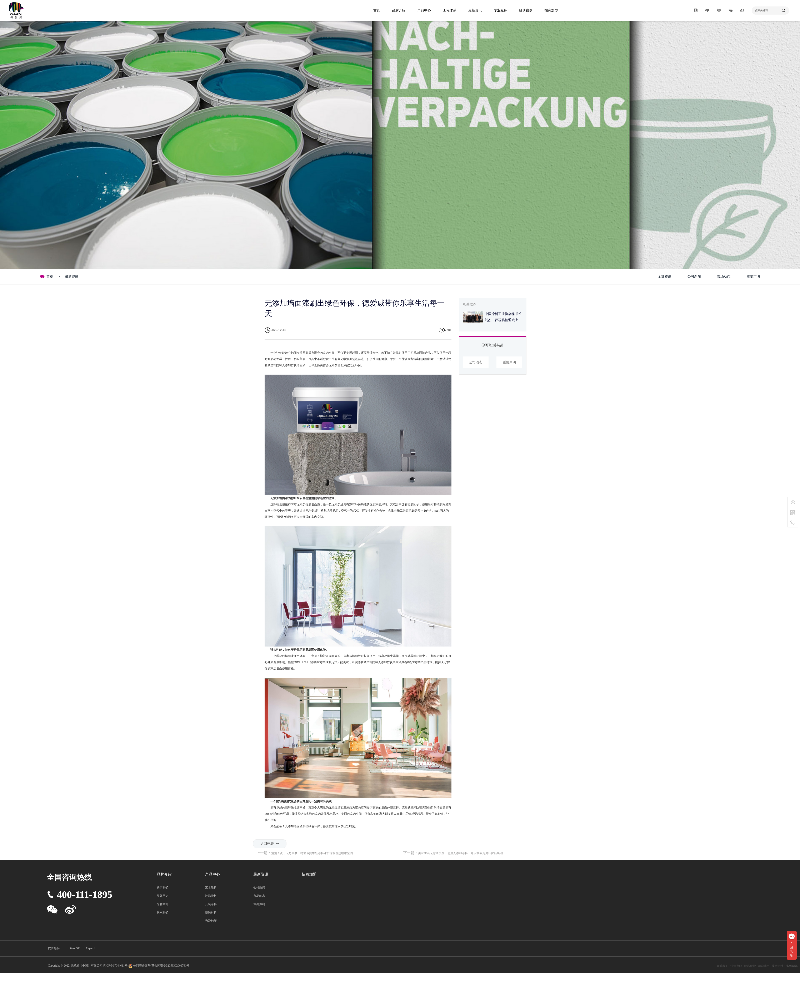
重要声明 (753, 276)
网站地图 (764, 966)
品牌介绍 (398, 10)
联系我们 (162, 912)
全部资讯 (664, 276)
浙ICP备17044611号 (115, 965)
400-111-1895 (84, 894)
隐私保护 (750, 966)
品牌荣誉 (162, 904)
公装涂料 (211, 904)
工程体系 (449, 10)
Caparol (90, 948)
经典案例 (525, 10)
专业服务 (500, 10)
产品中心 (424, 10)
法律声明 (736, 966)
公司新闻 (694, 276)
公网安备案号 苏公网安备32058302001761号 (161, 965)
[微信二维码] (793, 512)
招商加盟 (551, 10)
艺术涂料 (211, 887)
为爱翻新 (211, 920)
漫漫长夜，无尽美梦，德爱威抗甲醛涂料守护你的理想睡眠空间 (312, 853)
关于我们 (162, 887)
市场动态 (723, 276)
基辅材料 (211, 912)
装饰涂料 (211, 895)
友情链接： (55, 948)
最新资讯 (475, 10)
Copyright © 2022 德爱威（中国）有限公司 (75, 965)
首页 (376, 10)
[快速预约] (793, 502)
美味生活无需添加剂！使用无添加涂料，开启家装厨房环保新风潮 (460, 853)
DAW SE (74, 948)
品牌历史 (162, 895)
